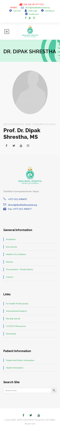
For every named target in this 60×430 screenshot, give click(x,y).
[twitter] (14, 145)
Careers (9, 277)
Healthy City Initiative (16, 254)
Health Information (14, 367)
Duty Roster (11, 247)
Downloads (11, 333)
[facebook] (25, 17)
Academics (11, 239)
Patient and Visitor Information (20, 360)
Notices (9, 262)
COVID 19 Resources (16, 326)
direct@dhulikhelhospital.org (37, 7)
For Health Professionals (17, 303)
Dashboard (34, 14)
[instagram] (34, 17)
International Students (16, 311)
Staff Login (32, 11)
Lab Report (49, 11)
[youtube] (30, 17)
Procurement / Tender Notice (19, 269)
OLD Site (17, 11)
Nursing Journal (13, 318)
